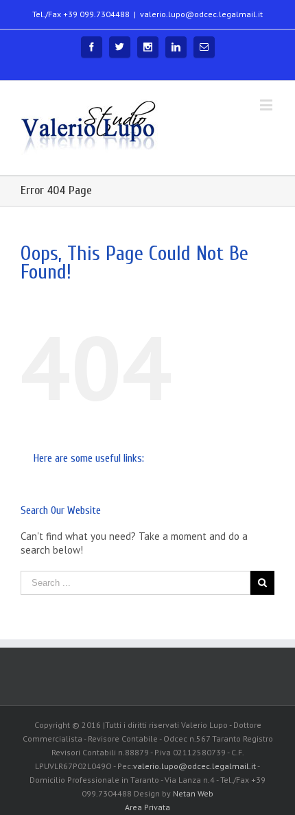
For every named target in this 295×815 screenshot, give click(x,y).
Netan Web (193, 793)
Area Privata (147, 807)
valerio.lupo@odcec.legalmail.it (201, 14)
